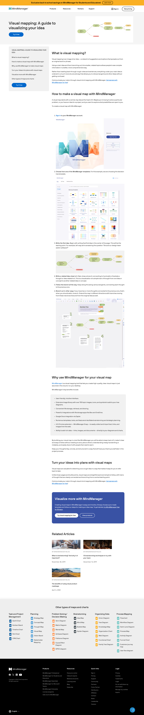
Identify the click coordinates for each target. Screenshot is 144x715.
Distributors (94, 690)
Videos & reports (72, 676)
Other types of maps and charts (23, 79)
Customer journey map (126, 646)
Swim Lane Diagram (127, 627)
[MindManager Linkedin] (17, 675)
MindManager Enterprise (50, 689)
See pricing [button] (128, 9)
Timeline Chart (17, 629)
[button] (53, 9)
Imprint (117, 692)
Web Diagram (103, 635)
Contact (93, 695)
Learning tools (71, 681)
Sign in (116, 9)
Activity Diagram (126, 635)
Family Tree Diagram (106, 644)
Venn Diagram (61, 621)
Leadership (94, 701)
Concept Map (39, 622)
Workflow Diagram (126, 622)
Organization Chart (105, 631)
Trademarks (119, 678)
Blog (68, 684)
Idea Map (80, 618)
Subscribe (70, 687)
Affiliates (93, 693)
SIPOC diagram (61, 649)
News (93, 698)
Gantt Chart (16, 621)
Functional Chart (105, 640)
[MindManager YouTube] (20, 675)
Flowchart (123, 618)
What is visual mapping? (20, 57)
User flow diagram (126, 650)
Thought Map (39, 627)
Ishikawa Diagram (62, 634)
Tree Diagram (103, 622)
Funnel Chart (125, 640)
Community (94, 681)
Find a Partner (95, 687)
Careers (93, 704)
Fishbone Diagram (62, 638)
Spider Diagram (82, 631)
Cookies (117, 676)
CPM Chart (16, 638)
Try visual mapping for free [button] (66, 515)
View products (87, 515)
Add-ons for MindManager (51, 694)
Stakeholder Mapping (38, 641)
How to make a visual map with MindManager (28, 61)
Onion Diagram (104, 618)
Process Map (124, 631)
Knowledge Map (104, 627)
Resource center (72, 673)
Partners (93, 684)
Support (93, 678)
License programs (48, 692)
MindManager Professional (51, 673)
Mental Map (60, 629)
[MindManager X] (13, 675)
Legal (117, 681)
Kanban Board (17, 625)
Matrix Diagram (61, 625)
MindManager (57, 383)
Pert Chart (16, 634)
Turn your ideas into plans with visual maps (27, 70)
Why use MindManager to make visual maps (27, 66)
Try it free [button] (16, 34)
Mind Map (80, 622)
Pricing (93, 676)
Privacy (117, 673)
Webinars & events (72, 678)
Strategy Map (39, 618)
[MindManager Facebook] (10, 675)
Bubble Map (81, 627)
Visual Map (38, 631)
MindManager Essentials (50, 681)
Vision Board (38, 635)
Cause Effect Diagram (60, 644)
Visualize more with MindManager (24, 74)
